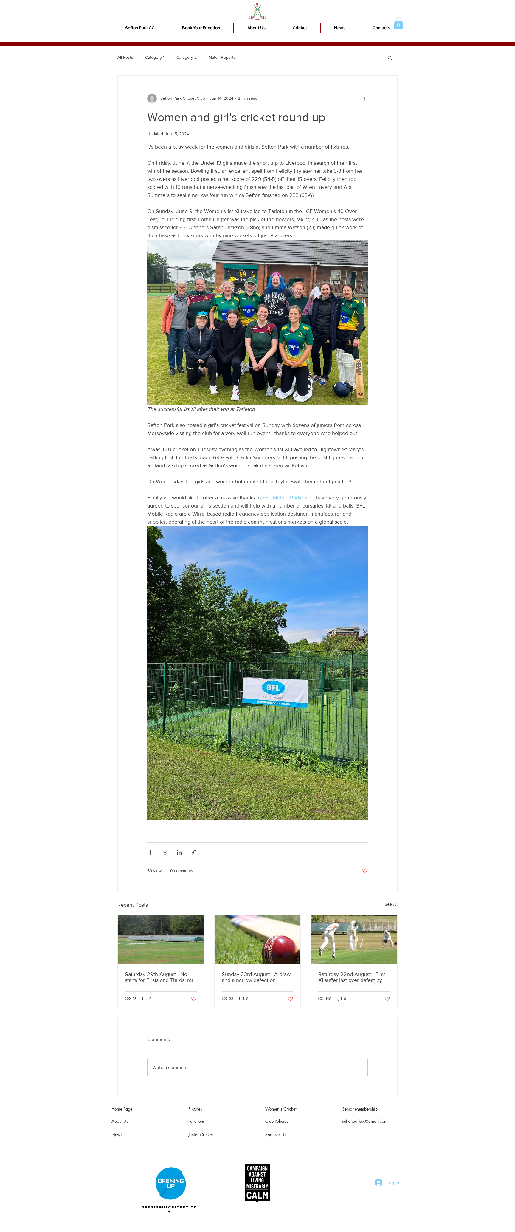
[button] (299, 28)
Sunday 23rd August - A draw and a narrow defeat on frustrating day (256, 977)
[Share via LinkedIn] (179, 852)
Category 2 (186, 57)
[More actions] (364, 98)
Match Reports (222, 57)
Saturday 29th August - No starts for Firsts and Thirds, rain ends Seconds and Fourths (160, 977)
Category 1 (155, 57)
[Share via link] (194, 852)
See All (391, 904)
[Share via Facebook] (150, 852)
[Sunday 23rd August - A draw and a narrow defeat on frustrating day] (258, 939)
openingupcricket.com (169, 1209)
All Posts (125, 57)
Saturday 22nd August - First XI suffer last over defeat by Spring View (351, 977)
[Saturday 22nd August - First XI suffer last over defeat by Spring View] (354, 939)
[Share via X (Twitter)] (164, 852)
